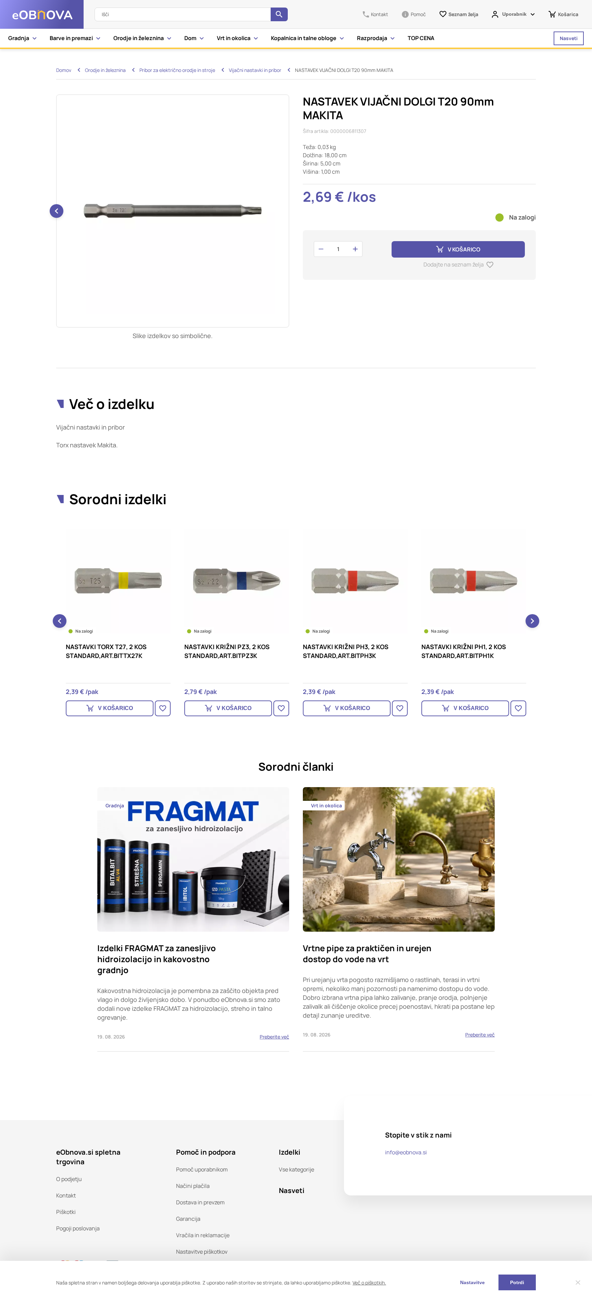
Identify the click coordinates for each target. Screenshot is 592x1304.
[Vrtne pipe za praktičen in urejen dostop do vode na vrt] (399, 919)
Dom (190, 38)
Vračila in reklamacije (203, 1235)
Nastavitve (472, 1282)
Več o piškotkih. (369, 1282)
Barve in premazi (71, 38)
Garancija (188, 1218)
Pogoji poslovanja (78, 1228)
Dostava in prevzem (200, 1202)
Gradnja (18, 38)
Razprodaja (372, 38)
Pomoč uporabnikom (202, 1169)
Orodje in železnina (138, 38)
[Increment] (355, 249)
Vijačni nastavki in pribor (255, 70)
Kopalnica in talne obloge (303, 38)
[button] (56, 211)
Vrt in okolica (233, 38)
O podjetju (69, 1179)
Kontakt (66, 1195)
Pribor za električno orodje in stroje (177, 70)
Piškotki (66, 1212)
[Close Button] (578, 1282)
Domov (63, 70)
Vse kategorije (296, 1169)
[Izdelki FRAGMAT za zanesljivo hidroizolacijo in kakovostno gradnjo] (193, 919)
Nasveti (569, 38)
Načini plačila (193, 1186)
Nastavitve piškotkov (201, 1251)
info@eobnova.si (406, 1152)
